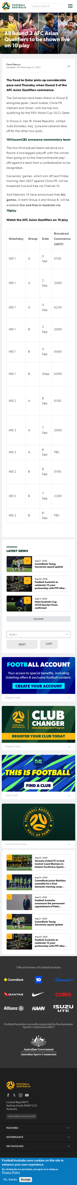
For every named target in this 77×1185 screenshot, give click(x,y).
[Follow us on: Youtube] (27, 1095)
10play (11, 210)
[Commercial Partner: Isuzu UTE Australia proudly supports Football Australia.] (63, 1008)
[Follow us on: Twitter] (14, 1095)
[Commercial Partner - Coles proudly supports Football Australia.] (63, 994)
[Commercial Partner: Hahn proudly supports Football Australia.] (38, 1008)
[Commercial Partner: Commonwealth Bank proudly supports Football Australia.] (13, 979)
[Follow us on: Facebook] (8, 1095)
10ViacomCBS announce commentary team (38, 139)
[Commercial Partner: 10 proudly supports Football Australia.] (38, 979)
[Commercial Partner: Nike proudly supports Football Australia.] (38, 994)
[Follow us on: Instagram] (20, 1095)
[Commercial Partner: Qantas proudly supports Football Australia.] (13, 994)
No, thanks (10, 1179)
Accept (25, 1179)
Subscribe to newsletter (21, 1116)
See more (38, 619)
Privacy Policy (11, 1172)
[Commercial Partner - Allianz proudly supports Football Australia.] (13, 1008)
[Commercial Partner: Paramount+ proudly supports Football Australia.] (63, 979)
